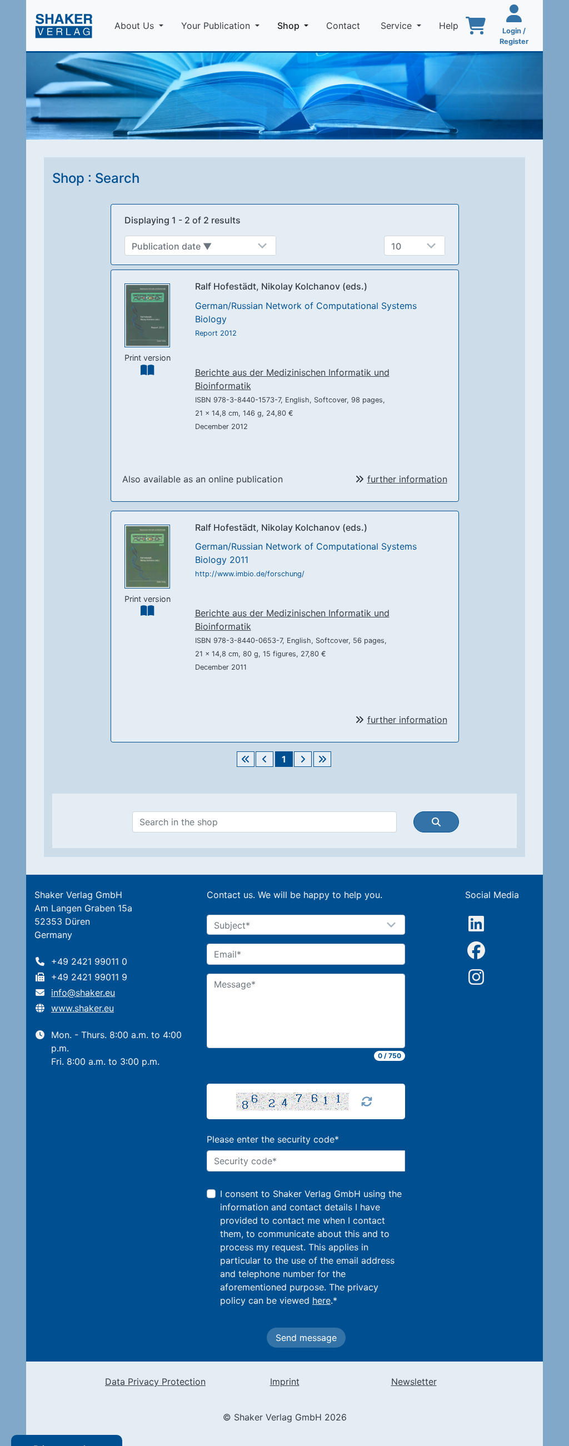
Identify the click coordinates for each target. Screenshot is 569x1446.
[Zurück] (264, 759)
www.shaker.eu (82, 1008)
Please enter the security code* (273, 1139)
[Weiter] (303, 759)
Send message (306, 1337)
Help (450, 25)
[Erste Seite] (245, 759)
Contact (344, 25)
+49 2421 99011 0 (89, 961)
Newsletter (414, 1381)
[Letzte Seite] (322, 759)
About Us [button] (135, 25)
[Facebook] (476, 950)
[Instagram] (476, 977)
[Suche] (436, 821)
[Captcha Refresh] (367, 1101)
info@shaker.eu (83, 992)
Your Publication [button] (217, 25)
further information (407, 479)
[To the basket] (476, 25)
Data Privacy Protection (155, 1381)
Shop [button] (295, 25)
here (321, 1300)
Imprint (285, 1381)
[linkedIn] (476, 923)
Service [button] (398, 25)
